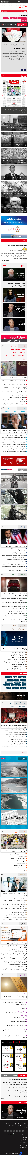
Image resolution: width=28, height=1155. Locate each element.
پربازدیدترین (14, 1075)
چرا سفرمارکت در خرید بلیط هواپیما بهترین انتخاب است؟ (14, 943)
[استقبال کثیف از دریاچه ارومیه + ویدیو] (14, 769)
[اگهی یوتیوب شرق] (14, 461)
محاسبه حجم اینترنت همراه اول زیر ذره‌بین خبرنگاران (14, 917)
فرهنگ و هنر (19, 703)
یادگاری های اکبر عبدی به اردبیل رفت (18, 739)
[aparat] (11, 1131)
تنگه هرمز (24, 20)
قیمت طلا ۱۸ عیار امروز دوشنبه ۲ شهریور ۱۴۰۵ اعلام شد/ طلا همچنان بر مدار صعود (13, 145)
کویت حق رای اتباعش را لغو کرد (19, 553)
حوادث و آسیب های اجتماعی (17, 349)
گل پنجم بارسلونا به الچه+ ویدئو (19, 652)
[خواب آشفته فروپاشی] (11, 1047)
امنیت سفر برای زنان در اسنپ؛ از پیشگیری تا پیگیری (14, 919)
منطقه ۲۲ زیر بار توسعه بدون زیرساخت (17, 397)
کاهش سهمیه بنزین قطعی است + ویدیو (18, 1079)
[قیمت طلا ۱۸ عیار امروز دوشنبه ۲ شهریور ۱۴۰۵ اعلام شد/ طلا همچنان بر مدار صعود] (14, 139)
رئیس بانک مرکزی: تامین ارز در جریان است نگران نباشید (13, 606)
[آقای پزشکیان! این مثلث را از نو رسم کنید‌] (11, 1056)
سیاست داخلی (11, 408)
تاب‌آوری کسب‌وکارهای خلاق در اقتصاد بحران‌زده (15, 915)
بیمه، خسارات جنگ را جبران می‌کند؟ (18, 865)
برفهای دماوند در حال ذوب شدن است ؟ (18, 1096)
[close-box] (2, 24)
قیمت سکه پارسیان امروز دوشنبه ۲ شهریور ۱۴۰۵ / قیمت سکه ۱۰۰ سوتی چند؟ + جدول (14, 603)
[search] (2, 1)
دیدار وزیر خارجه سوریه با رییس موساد (17, 570)
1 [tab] (26, 112)
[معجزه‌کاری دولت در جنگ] (24, 1056)
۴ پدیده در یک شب (21, 863)
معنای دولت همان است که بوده (17, 245)
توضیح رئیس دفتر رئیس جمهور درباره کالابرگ (16, 435)
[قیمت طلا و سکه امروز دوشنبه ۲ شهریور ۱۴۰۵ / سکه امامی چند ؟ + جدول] (14, 156)
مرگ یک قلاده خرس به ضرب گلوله (18, 1021)
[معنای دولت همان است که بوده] (24, 249)
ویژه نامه (17, 1044)
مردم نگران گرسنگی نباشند (5, 1064)
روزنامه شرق (23, 11)
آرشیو (2, 76)
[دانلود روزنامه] (2, 110)
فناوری (21, 874)
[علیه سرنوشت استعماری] (14, 1111)
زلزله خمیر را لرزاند (22, 1008)
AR (4, 2)
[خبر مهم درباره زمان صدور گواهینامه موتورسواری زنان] (14, 512)
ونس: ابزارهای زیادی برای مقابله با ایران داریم (16, 546)
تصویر (8, 1126)
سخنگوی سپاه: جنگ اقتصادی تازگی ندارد (17, 449)
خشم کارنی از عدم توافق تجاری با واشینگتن (16, 559)
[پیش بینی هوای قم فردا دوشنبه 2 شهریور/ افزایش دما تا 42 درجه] (14, 984)
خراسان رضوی (23, 1015)
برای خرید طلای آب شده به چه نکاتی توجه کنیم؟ (15, 962)
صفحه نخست (24, 1124)
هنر (11, 703)
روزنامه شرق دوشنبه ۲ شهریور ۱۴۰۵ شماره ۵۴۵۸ (15, 110)
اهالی (24, 1044)
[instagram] (20, 1131)
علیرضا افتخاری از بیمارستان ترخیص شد (17, 737)
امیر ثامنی (7, 1050)
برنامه (16, 1042)
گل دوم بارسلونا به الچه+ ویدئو (19, 664)
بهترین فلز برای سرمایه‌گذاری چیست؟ (17, 964)
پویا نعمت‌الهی (6, 1067)
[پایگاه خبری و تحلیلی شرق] (23, 6)
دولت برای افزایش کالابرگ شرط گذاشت (17, 613)
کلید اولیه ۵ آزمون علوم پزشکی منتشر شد (17, 395)
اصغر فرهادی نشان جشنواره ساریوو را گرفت (16, 741)
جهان (14, 411)
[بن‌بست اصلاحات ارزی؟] (14, 35)
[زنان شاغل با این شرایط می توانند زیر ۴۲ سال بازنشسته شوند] (14, 496)
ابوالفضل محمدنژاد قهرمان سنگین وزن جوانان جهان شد (14, 662)
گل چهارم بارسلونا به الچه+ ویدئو (18, 655)
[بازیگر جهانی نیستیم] (14, 310)
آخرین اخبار (23, 1075)
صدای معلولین (21, 695)
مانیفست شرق (23, 1142)
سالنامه (10, 1042)
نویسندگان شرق (23, 1145)
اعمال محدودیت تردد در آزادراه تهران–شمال (16, 1025)
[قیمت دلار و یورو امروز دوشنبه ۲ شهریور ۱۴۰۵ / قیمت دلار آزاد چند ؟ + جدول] (14, 189)
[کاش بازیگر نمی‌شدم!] (14, 295)
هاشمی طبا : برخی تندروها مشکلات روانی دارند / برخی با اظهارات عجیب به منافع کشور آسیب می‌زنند (14, 431)
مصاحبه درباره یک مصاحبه (20, 868)
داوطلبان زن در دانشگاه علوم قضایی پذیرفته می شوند (14, 404)
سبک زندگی (22, 706)
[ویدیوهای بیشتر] (4, 266)
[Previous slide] (22, 70)
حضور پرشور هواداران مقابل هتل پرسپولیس (16, 669)
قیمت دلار (24, 18)
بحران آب (23, 759)
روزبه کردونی (19, 1052)
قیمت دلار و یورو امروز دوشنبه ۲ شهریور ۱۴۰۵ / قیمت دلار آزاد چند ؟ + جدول (14, 194)
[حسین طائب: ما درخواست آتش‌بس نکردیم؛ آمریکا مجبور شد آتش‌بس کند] (14, 205)
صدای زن (23, 470)
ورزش (21, 626)
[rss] (23, 1131)
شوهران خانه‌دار (22, 856)
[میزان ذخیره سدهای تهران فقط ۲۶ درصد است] (14, 785)
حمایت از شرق (23, 1140)
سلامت (13, 356)
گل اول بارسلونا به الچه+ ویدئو (19, 666)
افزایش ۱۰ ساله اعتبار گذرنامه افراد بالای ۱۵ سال (16, 378)
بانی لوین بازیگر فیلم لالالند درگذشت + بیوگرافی (15, 730)
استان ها (21, 975)
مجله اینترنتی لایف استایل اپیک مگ (18, 966)
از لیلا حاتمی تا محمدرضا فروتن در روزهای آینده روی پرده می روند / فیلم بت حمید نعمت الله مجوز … (14, 726)
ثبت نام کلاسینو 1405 (16, 685)
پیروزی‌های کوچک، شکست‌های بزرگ (19, 1048)
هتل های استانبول (9, 682)
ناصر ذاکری (19, 1070)
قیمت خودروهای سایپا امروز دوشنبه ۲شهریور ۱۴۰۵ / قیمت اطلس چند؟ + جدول (15, 594)
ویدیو (23, 265)
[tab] (22, 346)
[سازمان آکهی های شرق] (14, 338)
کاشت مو (8, 688)
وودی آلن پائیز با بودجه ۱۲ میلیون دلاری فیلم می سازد (14, 744)
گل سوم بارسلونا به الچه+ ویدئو (19, 657)
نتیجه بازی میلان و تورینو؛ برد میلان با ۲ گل (16, 659)
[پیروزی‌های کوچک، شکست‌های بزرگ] (24, 1047)
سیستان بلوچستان (22, 1011)
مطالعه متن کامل (5, 260)
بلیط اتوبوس (17, 682)
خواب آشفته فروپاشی (6, 1047)
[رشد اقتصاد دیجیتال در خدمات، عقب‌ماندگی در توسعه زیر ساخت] (14, 884)
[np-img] (14, 95)
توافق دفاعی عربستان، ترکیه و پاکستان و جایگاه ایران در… (13, 446)
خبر (9, 469)
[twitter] (14, 1131)
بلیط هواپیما (23, 680)
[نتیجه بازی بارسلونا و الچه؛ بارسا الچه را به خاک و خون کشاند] (14, 638)
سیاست (21, 408)
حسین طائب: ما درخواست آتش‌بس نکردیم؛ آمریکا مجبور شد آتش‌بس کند (15, 210)
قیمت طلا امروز (6, 685)
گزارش (3, 469)
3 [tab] (22, 112)
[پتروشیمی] (14, 236)
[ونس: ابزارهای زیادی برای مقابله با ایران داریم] (14, 536)
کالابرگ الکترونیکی (15, 18)
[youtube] (5, 1131)
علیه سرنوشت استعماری (18, 286)
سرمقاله (25, 241)
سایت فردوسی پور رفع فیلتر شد (19, 912)
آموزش (5, 356)
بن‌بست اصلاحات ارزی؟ (18, 48)
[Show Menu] (2, 5)
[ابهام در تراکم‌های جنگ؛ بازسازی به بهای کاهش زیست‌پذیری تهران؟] (14, 123)
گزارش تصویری (23, 1102)
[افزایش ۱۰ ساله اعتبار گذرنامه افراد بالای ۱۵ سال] (14, 368)
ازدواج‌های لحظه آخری (21, 861)
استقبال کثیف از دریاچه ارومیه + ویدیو (17, 611)
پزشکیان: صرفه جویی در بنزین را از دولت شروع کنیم (14, 444)
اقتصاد (21, 575)
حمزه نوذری (19, 249)
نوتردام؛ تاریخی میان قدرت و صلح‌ (18, 858)
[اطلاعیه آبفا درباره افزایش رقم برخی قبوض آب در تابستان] (14, 817)
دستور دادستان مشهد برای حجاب (18, 1017)
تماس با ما (24, 1135)
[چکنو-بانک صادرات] (14, 220)
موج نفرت (24, 870)
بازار (22, 924)
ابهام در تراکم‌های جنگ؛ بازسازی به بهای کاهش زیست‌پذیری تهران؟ (16, 128)
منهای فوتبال (21, 629)
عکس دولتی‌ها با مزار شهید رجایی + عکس (17, 1088)
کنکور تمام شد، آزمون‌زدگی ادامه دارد (18, 854)
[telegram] (17, 1131)
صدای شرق (25, 1128)
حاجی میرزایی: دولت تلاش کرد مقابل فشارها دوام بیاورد (13, 442)
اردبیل (25, 1019)
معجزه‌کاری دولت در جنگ (19, 1055)
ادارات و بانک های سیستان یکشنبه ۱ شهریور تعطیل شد (14, 1013)
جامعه (22, 346)
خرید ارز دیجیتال (22, 677)
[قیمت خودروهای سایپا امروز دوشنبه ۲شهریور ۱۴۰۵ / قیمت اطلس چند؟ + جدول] (14, 584)
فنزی (11, 1044)
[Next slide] (25, 70)
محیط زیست (21, 356)
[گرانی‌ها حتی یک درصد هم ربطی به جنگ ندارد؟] (14, 841)
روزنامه (23, 359)
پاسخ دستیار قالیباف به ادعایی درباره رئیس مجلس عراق (14, 437)
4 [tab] (20, 112)
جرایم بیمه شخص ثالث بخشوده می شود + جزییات (14, 385)
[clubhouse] (8, 1131)
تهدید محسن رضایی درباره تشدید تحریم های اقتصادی (14, 440)
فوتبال (14, 626)
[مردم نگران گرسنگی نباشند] (11, 1065)
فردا (22, 832)
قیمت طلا (6, 18)
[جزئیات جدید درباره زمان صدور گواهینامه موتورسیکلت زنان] (14, 480)
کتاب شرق (5, 11)
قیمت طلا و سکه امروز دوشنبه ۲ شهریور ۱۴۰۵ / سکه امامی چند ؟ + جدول (14, 161)
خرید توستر (23, 688)
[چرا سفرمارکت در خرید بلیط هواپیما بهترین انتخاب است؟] (14, 933)
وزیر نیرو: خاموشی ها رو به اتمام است (17, 609)
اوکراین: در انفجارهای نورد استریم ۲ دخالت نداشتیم (15, 564)
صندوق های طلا (15, 688)
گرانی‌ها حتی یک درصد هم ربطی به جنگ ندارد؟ (16, 851)
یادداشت (23, 1042)
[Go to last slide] (2, 95)
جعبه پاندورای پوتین (21, 561)
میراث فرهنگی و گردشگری (18, 352)
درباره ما (25, 1137)
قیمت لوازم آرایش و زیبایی (13, 680)
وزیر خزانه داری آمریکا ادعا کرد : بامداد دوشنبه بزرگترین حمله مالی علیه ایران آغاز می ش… (14, 556)
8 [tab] (13, 112)
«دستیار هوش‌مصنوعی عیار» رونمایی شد (17, 898)
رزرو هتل (24, 682)
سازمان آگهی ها (23, 1147)
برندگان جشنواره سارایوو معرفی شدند (17, 732)
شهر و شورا (13, 346)
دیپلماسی (22, 411)
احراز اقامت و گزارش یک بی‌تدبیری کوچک (19, 1066)
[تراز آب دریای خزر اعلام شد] (14, 801)
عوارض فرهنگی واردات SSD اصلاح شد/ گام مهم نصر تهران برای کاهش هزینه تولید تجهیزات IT (15, 905)
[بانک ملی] (14, 229)
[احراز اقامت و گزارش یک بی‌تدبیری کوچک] (24, 1065)
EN (7, 2)
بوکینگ (24, 685)
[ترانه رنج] (14, 324)
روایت (13, 1126)
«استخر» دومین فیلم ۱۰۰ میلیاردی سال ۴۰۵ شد (16, 734)
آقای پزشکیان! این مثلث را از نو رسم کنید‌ (6, 1056)
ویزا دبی (15, 677)
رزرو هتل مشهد (8, 677)
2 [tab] (24, 112)
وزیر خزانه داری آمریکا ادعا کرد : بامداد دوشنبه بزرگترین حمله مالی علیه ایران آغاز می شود (14, 178)
